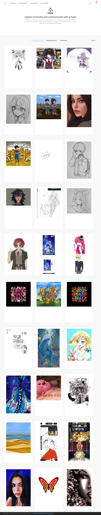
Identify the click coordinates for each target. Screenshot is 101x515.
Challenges (33, 3)
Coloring (12, 3)
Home (5, 3)
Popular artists (51, 40)
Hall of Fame (44, 3)
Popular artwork (37, 40)
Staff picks (63, 40)
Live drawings (22, 3)
